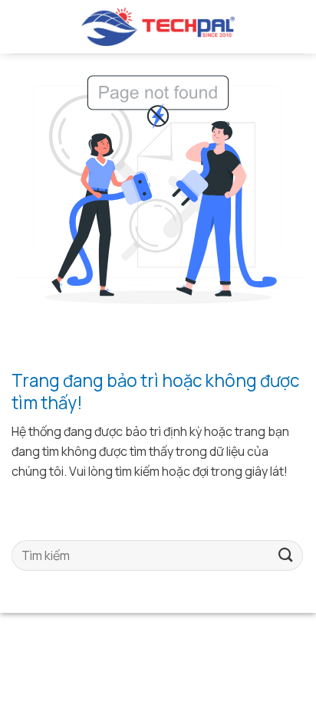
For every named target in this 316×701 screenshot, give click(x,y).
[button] (18, 26)
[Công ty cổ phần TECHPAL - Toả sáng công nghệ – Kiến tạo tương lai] (158, 27)
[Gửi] (286, 555)
